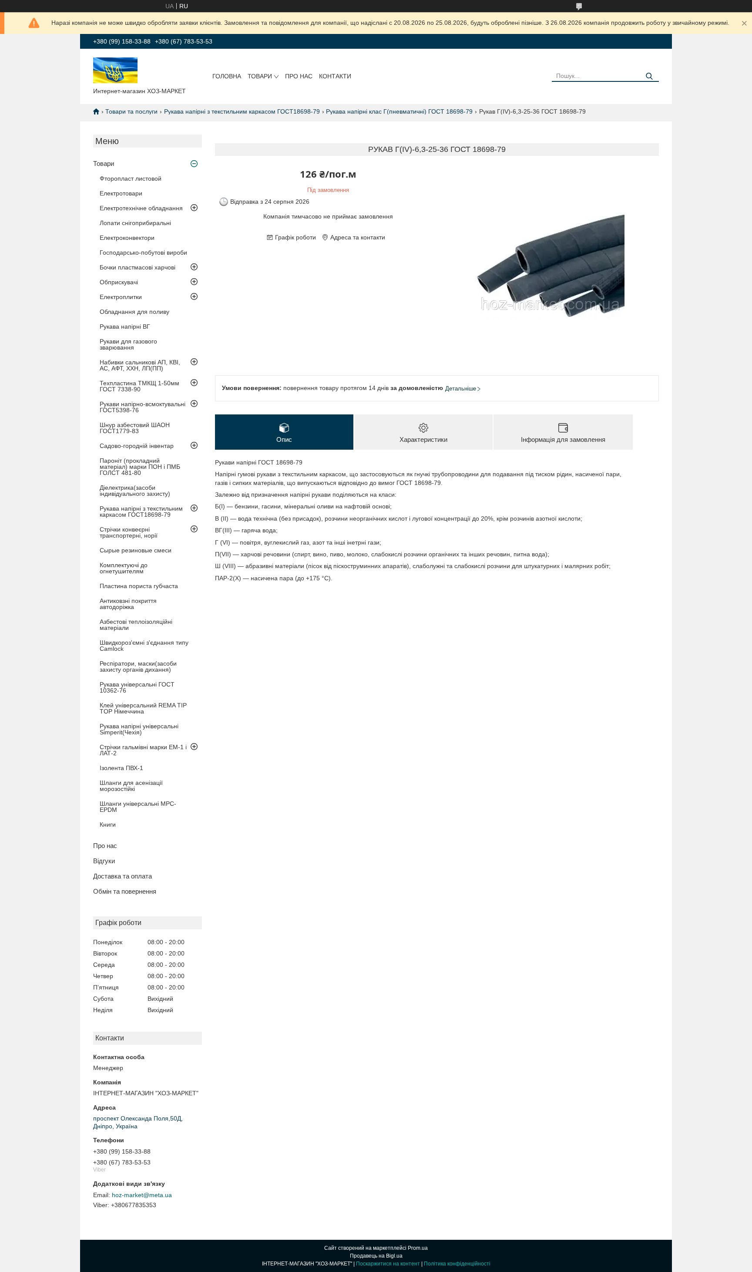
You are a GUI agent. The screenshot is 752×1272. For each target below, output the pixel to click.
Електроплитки (121, 296)
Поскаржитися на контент (388, 1264)
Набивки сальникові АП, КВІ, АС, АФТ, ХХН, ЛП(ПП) (140, 365)
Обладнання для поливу (134, 311)
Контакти (335, 76)
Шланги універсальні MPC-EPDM (138, 806)
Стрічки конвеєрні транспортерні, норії (129, 532)
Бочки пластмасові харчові (137, 267)
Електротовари (121, 193)
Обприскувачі (119, 282)
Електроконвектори (127, 237)
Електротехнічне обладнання (141, 208)
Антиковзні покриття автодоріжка (128, 603)
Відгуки (104, 861)
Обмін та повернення (124, 891)
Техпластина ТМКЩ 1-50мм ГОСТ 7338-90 (139, 386)
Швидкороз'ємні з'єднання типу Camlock (144, 645)
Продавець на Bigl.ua (376, 1256)
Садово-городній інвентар (137, 445)
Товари (260, 76)
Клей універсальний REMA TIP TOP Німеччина (143, 708)
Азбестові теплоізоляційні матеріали (136, 624)
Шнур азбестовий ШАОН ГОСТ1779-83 (135, 427)
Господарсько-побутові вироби (143, 252)
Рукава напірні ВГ (125, 326)
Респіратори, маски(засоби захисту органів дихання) (138, 666)
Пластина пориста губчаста (139, 585)
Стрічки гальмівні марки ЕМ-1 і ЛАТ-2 (143, 750)
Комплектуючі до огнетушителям (124, 568)
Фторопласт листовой (130, 178)
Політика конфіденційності (457, 1264)
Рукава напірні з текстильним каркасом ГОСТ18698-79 (242, 111)
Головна (226, 76)
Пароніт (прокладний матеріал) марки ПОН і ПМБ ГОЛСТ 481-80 (140, 466)
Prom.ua (418, 1248)
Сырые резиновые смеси (135, 550)
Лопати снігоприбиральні (135, 222)
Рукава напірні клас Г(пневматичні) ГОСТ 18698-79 (399, 111)
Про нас (298, 76)
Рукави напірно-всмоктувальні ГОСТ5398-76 (142, 407)
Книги (108, 824)
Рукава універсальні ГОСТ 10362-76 (137, 687)
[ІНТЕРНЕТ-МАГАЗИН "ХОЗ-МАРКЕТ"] (115, 69)
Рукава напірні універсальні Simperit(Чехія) (139, 729)
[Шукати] (649, 76)
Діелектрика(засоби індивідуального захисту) (135, 490)
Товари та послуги (131, 111)
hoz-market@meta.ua (142, 1194)
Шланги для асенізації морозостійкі (131, 785)
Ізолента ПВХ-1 (121, 767)
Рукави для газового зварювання (128, 344)
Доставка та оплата (122, 876)
